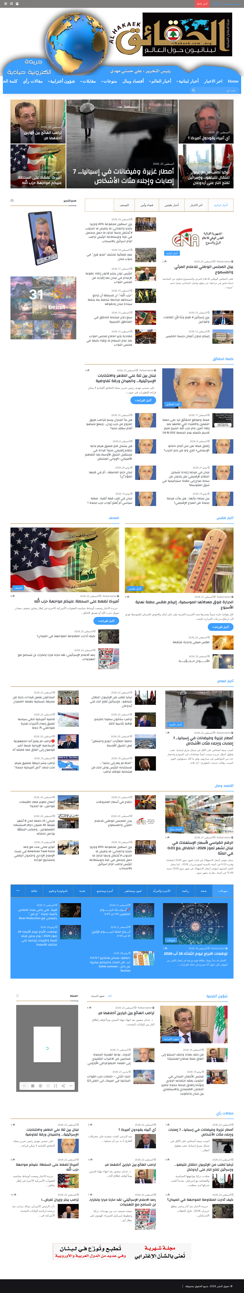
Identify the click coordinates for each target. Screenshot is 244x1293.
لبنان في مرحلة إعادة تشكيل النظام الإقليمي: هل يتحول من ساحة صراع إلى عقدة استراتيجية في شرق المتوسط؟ (185, 478)
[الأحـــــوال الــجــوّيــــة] (223, 661)
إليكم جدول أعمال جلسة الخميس (187, 336)
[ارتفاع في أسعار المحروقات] (145, 802)
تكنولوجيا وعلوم (58, 891)
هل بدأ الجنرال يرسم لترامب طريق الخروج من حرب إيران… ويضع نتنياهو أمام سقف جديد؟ (109, 424)
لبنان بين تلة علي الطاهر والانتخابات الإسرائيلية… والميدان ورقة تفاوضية (126, 378)
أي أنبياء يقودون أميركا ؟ (137, 1130)
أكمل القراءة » (143, 400)
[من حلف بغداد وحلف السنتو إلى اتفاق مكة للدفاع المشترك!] (217, 1055)
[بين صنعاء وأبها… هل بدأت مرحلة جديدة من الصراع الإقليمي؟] (222, 499)
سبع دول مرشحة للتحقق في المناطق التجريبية (113, 319)
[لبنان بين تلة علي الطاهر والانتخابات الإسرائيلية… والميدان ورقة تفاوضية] (68, 1146)
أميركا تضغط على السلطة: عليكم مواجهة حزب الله (76, 601)
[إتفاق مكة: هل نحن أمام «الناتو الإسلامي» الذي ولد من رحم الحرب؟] (222, 446)
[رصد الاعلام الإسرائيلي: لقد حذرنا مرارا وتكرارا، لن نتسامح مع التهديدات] (108, 658)
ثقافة (34, 891)
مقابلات (89, 81)
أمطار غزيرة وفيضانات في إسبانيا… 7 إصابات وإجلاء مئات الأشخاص (203, 740)
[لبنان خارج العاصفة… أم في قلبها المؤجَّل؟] (145, 473)
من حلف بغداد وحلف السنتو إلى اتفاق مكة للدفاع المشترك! (182, 1057)
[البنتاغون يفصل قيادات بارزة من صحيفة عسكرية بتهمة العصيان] (68, 698)
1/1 (24, 1085)
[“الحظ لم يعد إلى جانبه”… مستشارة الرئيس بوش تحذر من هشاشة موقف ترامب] (145, 763)
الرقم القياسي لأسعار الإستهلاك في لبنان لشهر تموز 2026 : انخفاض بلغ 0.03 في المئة (200, 848)
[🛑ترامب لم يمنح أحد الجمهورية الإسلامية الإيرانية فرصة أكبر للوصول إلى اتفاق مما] (68, 741)
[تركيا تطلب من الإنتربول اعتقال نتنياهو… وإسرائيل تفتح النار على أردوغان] (145, 698)
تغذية (82, 891)
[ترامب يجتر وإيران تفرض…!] (68, 1211)
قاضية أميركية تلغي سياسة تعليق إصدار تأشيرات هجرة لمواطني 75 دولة (126, 171)
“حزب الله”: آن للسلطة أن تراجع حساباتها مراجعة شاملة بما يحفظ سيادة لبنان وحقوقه (110, 299)
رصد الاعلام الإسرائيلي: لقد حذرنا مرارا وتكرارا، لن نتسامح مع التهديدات (56, 657)
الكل (110, 995)
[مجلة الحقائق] (122, 41)
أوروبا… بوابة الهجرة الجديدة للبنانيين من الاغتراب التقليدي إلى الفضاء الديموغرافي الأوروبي (109, 1059)
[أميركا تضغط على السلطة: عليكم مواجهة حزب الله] (68, 1181)
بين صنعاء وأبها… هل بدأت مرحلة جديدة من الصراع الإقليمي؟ (188, 500)
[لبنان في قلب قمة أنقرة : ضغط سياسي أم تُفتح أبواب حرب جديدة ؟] (145, 499)
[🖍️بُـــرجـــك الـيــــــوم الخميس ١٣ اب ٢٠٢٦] (143, 910)
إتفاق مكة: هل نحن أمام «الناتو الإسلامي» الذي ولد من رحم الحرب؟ (186, 448)
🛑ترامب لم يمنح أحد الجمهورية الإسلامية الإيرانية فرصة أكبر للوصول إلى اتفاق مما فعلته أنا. (33, 745)
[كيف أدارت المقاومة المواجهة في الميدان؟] (108, 636)
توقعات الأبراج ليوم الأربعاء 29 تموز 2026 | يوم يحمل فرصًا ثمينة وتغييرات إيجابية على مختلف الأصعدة (37, 938)
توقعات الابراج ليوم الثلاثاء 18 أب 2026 (196, 953)
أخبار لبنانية (189, 81)
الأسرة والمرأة (161, 891)
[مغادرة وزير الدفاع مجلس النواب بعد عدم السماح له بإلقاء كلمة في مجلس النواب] (145, 336)
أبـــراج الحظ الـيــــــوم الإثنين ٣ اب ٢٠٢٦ (111, 934)
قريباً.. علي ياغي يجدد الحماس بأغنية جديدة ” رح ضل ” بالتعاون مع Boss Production (37, 914)
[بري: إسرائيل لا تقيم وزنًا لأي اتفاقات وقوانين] (222, 318)
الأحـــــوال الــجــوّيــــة (194, 661)
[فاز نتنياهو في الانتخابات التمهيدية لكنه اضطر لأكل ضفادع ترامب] (38, 166)
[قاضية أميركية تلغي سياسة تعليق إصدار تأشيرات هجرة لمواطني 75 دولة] (122, 144)
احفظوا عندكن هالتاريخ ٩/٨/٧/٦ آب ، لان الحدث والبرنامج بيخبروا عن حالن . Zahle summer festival (110, 964)
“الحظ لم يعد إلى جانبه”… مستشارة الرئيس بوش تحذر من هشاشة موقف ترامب (111, 767)
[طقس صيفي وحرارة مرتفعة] (223, 642)
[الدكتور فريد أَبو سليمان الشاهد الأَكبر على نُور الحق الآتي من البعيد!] (206, 166)
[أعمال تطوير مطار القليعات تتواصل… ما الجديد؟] (68, 802)
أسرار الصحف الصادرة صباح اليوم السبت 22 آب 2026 (208, 135)
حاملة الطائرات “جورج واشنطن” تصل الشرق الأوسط (111, 743)
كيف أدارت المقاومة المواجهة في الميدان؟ (66, 636)
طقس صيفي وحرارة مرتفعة (191, 642)
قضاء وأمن (146, 205)
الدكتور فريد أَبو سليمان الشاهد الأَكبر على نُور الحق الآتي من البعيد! (207, 177)
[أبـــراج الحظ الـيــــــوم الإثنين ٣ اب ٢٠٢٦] (143, 932)
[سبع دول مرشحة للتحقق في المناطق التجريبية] (145, 318)
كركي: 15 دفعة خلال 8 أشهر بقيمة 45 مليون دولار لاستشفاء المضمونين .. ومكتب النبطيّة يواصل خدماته (34, 827)
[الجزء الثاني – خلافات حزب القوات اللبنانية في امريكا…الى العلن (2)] (143, 1077)
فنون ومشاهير (132, 891)
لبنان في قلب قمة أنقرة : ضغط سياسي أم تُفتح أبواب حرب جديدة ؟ (109, 500)
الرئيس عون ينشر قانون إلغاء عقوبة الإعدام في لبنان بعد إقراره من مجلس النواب (108, 278)
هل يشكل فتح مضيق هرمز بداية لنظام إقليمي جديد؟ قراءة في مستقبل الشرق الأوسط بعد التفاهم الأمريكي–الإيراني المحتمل (108, 452)
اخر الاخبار (213, 81)
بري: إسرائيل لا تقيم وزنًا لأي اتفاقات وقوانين (186, 319)
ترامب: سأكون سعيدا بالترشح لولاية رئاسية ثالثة (113, 721)
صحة (204, 891)
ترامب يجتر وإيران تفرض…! (60, 1200)
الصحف (124, 205)
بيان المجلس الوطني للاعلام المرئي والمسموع (203, 269)
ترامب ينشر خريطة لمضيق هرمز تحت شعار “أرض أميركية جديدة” (34, 765)
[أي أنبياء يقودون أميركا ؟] (145, 1141)
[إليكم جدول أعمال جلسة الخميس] (222, 336)
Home (233, 81)
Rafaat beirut (223, 261)
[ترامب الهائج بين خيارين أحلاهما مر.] (145, 1176)
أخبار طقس (172, 205)
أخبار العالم (161, 81)
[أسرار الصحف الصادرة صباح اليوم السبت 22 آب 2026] (206, 122)
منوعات (110, 81)
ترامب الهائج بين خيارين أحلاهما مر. (174, 3)
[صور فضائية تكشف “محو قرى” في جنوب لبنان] (145, 255)
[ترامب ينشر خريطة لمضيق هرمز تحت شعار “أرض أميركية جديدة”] (68, 763)
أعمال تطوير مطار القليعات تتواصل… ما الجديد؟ (37, 804)
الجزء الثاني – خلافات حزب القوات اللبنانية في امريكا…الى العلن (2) (109, 1078)
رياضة (185, 891)
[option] (122, 144)
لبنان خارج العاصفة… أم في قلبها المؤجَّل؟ (110, 474)
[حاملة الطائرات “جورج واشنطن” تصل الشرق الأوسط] (145, 741)
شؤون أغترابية (62, 81)
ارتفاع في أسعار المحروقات (114, 802)
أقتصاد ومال (133, 81)
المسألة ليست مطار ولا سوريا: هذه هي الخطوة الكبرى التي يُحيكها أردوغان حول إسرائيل (39, 129)
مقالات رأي (33, 81)
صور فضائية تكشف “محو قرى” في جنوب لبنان (109, 257)
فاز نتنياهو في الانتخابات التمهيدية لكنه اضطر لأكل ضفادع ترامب (40, 177)
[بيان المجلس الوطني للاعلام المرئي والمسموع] (145, 821)
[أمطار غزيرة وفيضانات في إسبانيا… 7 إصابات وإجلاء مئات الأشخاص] (222, 1146)
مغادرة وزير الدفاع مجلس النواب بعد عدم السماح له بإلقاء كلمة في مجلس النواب (109, 340)
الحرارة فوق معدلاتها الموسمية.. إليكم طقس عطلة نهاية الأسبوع (184, 604)
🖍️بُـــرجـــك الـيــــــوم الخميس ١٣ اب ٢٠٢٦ (115, 912)
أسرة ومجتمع (105, 891)
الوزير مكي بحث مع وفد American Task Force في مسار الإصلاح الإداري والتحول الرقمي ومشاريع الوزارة (34, 853)
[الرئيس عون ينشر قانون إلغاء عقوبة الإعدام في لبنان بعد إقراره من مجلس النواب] (145, 274)
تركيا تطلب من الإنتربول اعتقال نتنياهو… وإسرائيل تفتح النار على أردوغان (111, 701)
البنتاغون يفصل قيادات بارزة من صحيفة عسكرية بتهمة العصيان (34, 699)
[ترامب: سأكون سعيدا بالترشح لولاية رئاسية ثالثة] (145, 719)
